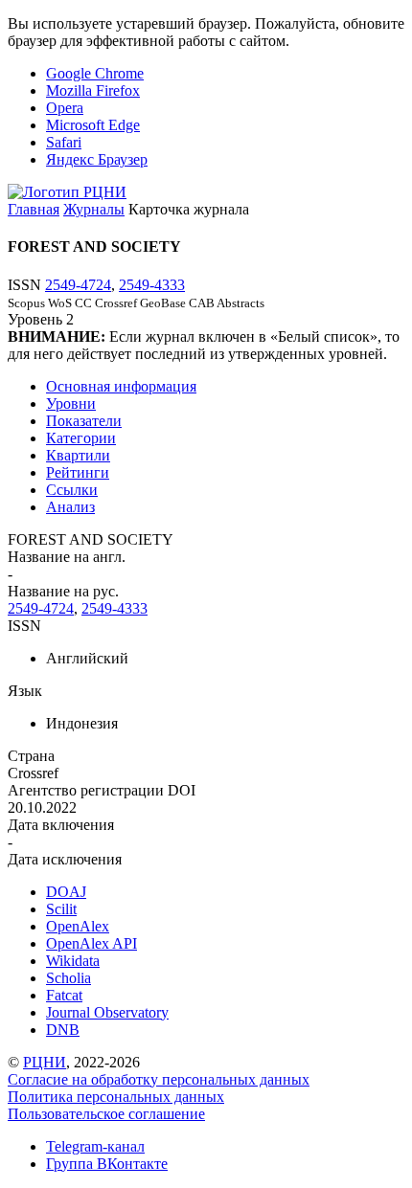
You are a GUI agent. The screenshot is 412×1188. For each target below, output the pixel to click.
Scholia (68, 978)
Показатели (84, 421)
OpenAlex (77, 926)
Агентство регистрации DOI (101, 790)
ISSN (24, 625)
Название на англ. (67, 557)
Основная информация (121, 386)
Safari (63, 142)
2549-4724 (78, 285)
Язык (25, 691)
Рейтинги (77, 472)
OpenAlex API (91, 943)
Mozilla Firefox (93, 90)
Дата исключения (65, 859)
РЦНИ (44, 1062)
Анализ (70, 507)
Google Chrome (95, 73)
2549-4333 (152, 285)
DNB (63, 1029)
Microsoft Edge (93, 125)
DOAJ (66, 892)
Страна (31, 756)
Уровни (71, 403)
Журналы (94, 209)
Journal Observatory (107, 1012)
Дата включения (61, 825)
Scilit (61, 909)
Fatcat (64, 995)
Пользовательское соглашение (106, 1114)
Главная (33, 209)
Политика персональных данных (116, 1096)
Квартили (78, 455)
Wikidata (73, 961)
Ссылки (72, 490)
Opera (64, 108)
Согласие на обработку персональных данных (158, 1079)
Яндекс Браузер (97, 159)
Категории (81, 438)
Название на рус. (63, 591)
